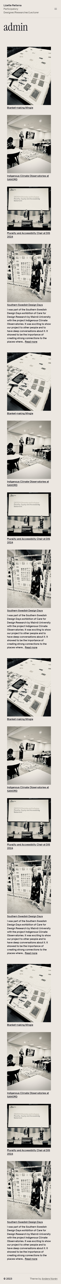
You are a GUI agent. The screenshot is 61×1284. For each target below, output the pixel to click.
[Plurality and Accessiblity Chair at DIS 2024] (29, 209)
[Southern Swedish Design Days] (29, 273)
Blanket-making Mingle (20, 107)
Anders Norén (49, 1278)
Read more (31, 341)
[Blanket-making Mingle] (29, 76)
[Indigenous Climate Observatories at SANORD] (29, 144)
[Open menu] (55, 9)
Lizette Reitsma (12, 5)
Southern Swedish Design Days (25, 304)
